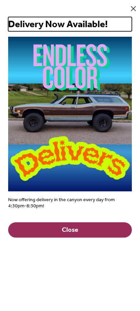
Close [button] (70, 230)
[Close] (133, 8)
